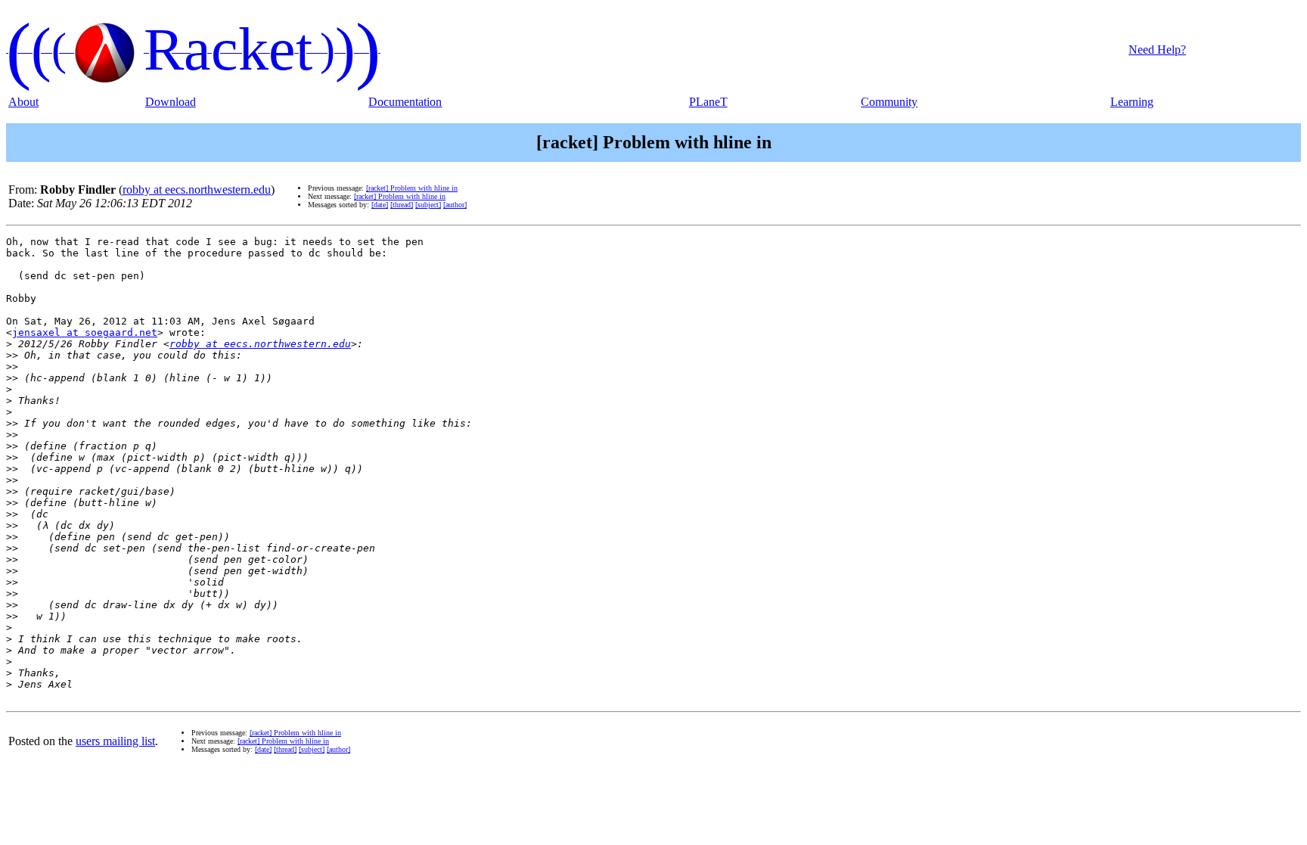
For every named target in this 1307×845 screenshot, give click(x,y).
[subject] (428, 204)
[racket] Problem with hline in (412, 188)
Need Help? (1157, 49)
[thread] (401, 204)
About (23, 101)
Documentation (405, 101)
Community (889, 101)
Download (170, 101)
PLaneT (708, 101)
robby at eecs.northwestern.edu (197, 189)
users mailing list (115, 741)
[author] (455, 204)
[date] (379, 204)
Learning (1131, 101)
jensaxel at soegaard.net (84, 332)
